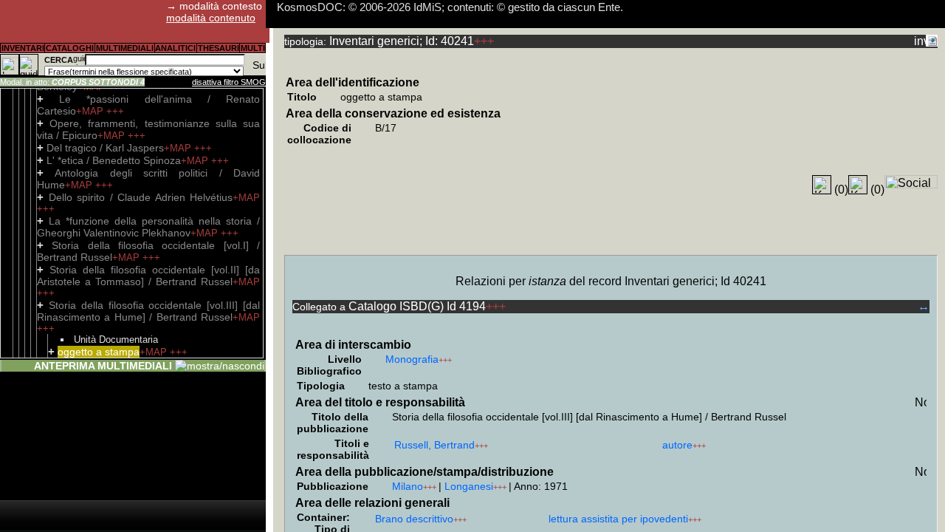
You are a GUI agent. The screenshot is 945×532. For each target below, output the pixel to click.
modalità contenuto (210, 18)
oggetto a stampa (99, 352)
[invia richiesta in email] (920, 41)
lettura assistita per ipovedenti (618, 519)
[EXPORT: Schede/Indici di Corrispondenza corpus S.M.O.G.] (932, 41)
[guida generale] (28, 64)
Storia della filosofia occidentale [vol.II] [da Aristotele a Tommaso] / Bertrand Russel (148, 275)
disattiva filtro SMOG (229, 82)
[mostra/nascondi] (219, 366)
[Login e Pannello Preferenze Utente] (9, 64)
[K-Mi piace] (821, 184)
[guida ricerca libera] (79, 60)
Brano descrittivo (414, 519)
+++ (115, 111)
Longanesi (468, 486)
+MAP (91, 111)
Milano (407, 486)
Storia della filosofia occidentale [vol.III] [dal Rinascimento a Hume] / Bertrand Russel (148, 311)
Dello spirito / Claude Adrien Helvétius (141, 197)
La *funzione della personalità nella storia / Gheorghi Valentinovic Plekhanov (148, 227)
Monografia (412, 359)
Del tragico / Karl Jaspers (105, 148)
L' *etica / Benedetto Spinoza (114, 160)
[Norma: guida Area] (921, 402)
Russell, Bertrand (434, 445)
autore (677, 445)
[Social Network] (911, 181)
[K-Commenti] (857, 184)
